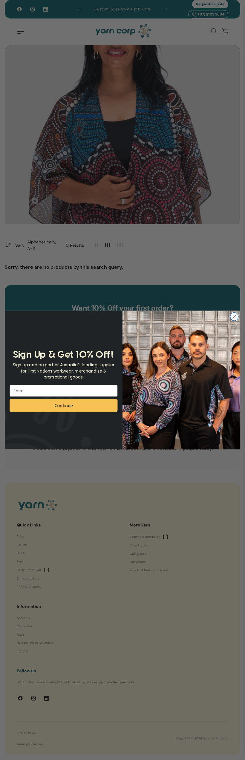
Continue (63, 405)
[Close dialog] (234, 317)
